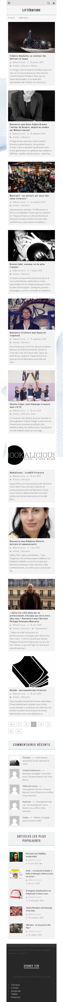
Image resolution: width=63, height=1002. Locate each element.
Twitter (14, 994)
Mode (33, 414)
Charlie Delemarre (32, 770)
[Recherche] (49, 3)
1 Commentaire (40, 628)
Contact (15, 987)
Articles (16, 65)
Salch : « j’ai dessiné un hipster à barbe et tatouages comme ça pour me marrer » (39, 873)
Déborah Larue (19, 62)
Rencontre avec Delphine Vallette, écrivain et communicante (27, 542)
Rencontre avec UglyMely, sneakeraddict (36, 855)
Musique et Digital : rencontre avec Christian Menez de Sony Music (37, 776)
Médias (34, 65)
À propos (15, 984)
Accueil (11, 17)
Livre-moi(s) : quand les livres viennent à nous (36, 760)
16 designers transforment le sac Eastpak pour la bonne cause (38, 892)
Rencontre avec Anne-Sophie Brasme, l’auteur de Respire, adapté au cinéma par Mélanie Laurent (29, 127)
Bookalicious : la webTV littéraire (27, 472)
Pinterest (15, 997)
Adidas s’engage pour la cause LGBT (36, 819)
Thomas (27, 757)
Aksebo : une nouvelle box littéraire (28, 690)
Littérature (25, 65)
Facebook (16, 991)
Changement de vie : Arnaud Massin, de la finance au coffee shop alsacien (38, 792)
